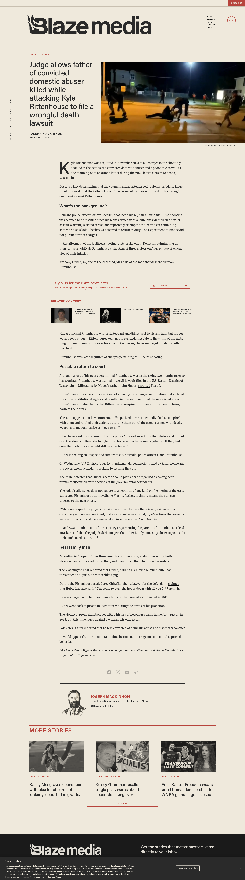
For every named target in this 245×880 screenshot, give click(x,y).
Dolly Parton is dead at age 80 (133, 310)
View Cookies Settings (187, 868)
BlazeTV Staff (171, 776)
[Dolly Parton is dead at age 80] (110, 315)
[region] (122, 868)
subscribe (236, 3)
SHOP (209, 28)
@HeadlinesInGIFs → (103, 706)
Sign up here (86, 655)
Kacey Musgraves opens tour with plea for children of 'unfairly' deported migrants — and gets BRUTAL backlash (56, 790)
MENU (231, 20)
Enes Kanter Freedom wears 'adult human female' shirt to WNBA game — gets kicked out (187, 790)
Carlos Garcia (39, 776)
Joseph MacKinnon (46, 134)
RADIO (209, 22)
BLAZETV (211, 25)
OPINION (210, 20)
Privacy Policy (83, 287)
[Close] (240, 868)
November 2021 (128, 163)
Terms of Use (95, 287)
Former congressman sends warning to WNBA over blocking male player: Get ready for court (182, 311)
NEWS (209, 17)
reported (144, 385)
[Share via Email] (127, 672)
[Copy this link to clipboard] (136, 672)
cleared (112, 230)
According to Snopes (73, 556)
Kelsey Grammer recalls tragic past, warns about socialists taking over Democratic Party (117, 790)
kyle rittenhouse (40, 55)
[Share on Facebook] (109, 672)
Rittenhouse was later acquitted (81, 357)
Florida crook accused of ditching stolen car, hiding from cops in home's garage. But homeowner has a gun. (84, 311)
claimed (173, 583)
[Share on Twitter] (118, 672)
